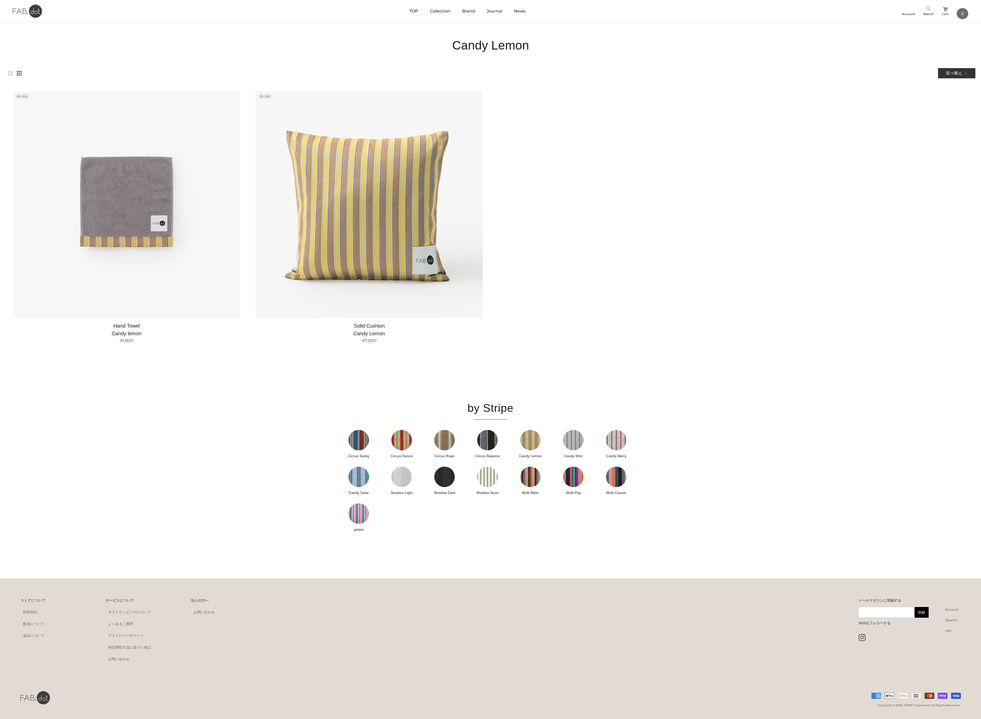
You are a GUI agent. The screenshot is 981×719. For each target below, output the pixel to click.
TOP (414, 11)
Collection (440, 11)
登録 (921, 612)
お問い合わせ (119, 659)
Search (928, 14)
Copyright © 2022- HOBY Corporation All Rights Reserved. (919, 705)
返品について (33, 636)
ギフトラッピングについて (129, 612)
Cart (945, 14)
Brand (468, 11)
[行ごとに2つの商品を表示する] (10, 73)
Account (908, 14)
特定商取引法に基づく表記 (129, 647)
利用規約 (30, 612)
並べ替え (954, 73)
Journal (494, 11)
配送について (33, 624)
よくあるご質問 (120, 624)
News (519, 11)
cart (948, 630)
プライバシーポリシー (126, 636)
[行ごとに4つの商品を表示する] (19, 73)
